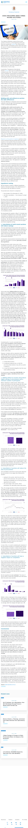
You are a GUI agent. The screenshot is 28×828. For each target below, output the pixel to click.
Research (3, 139)
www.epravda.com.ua (10, 684)
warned (6, 70)
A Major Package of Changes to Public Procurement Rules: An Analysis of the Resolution (13, 737)
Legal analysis (3, 730)
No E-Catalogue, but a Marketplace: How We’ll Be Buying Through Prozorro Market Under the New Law (13, 704)
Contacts (17, 819)
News (2, 747)
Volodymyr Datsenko (14, 12)
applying (16, 139)
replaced (14, 44)
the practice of (10, 139)
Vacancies (3, 819)
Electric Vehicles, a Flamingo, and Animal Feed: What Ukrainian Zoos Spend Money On (14, 720)
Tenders (10, 819)
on (6, 139)
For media (24, 819)
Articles (2, 697)
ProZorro (3, 686)
